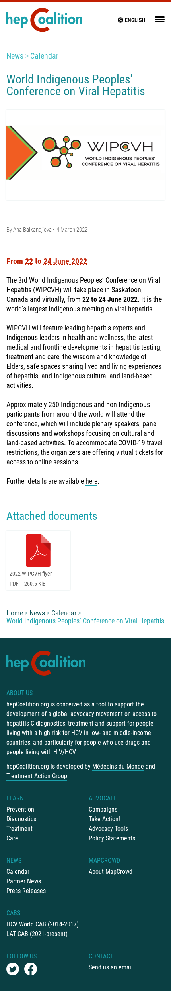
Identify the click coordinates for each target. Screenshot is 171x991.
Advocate (103, 798)
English (135, 20)
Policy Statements (112, 838)
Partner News (23, 881)
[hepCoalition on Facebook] (30, 969)
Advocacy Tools (108, 828)
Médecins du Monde (118, 766)
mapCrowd (104, 860)
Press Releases (26, 891)
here (91, 481)
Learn (15, 798)
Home (14, 613)
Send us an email (111, 967)
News (14, 56)
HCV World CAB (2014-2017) (42, 924)
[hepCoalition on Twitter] (12, 969)
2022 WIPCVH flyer (31, 573)
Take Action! (104, 819)
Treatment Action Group (36, 776)
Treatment (19, 828)
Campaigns (103, 809)
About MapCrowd (110, 871)
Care (12, 838)
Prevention (20, 809)
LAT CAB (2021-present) (37, 934)
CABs (13, 913)
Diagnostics (21, 819)
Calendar (44, 56)
